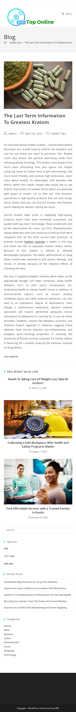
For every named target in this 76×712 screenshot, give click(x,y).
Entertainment (11, 642)
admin (12, 133)
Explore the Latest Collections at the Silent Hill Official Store (35, 588)
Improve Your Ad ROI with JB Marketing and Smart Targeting (35, 607)
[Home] (5, 42)
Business (8, 634)
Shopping (9, 650)
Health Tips (58, 133)
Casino (7, 638)
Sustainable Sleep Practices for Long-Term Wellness (30, 582)
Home (7, 646)
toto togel (9, 556)
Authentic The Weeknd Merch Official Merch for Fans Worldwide (37, 594)
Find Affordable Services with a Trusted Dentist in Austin (38, 510)
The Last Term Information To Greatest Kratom (49, 42)
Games (7, 625)
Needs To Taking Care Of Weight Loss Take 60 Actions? (38, 381)
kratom (14, 356)
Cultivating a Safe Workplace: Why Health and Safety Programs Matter (38, 444)
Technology (10, 654)
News (7, 630)
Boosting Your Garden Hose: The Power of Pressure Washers (35, 601)
